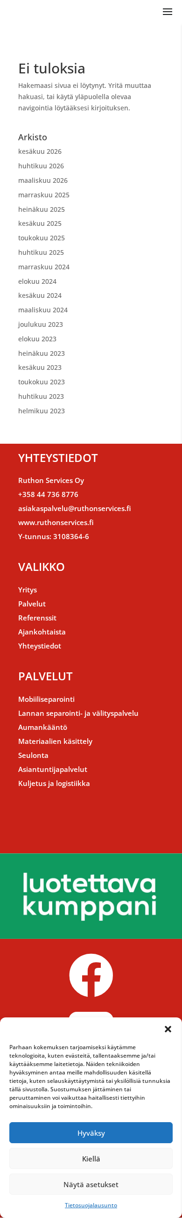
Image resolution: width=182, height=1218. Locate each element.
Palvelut (32, 603)
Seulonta (33, 755)
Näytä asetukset (91, 1184)
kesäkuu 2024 (40, 295)
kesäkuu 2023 (40, 367)
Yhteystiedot (39, 645)
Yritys (27, 589)
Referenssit (37, 617)
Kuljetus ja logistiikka (54, 783)
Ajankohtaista (42, 631)
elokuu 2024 (37, 281)
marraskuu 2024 (44, 266)
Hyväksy (91, 1133)
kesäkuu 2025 (40, 223)
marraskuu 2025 (44, 194)
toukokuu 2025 (41, 237)
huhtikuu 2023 (41, 396)
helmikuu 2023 (41, 410)
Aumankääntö (42, 727)
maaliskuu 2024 (43, 309)
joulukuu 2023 (40, 324)
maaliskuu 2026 (43, 180)
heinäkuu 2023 (41, 353)
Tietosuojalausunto (91, 1205)
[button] (168, 1029)
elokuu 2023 (37, 338)
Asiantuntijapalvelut (52, 769)
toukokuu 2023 (41, 381)
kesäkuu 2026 (40, 151)
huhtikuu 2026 (41, 165)
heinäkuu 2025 (41, 209)
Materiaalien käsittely (55, 741)
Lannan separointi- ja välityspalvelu (78, 713)
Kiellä (91, 1158)
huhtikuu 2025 (41, 252)
